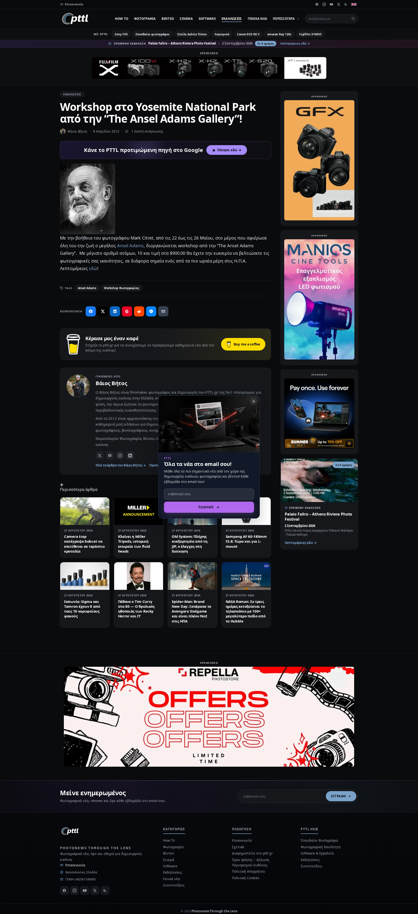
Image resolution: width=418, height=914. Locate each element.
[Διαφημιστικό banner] (209, 68)
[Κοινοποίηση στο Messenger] (151, 311)
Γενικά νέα (257, 18)
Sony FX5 (121, 34)
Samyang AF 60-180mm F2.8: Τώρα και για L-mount (246, 541)
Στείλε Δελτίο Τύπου (192, 34)
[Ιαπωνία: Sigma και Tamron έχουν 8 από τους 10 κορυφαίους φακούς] (84, 576)
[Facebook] (317, 4)
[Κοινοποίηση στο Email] (163, 311)
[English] (354, 4)
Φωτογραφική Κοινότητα (320, 847)
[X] (338, 4)
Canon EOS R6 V (248, 34)
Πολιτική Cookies (245, 878)
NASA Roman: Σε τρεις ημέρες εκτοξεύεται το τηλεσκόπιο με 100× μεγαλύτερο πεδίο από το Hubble (246, 611)
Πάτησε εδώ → (229, 150)
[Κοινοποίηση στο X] (103, 311)
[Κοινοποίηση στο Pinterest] (127, 311)
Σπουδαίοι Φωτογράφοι (319, 840)
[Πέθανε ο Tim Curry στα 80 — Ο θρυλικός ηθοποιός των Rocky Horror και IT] (138, 576)
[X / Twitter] (100, 455)
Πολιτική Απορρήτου (249, 871)
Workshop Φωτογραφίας (121, 288)
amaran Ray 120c (279, 34)
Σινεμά (186, 18)
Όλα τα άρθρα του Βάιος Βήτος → (121, 465)
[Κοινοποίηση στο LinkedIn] (115, 311)
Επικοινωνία (75, 865)
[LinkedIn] (130, 455)
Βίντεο (168, 18)
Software (207, 18)
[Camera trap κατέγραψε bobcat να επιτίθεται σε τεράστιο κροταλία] (84, 511)
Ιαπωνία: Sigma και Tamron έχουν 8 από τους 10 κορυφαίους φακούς (82, 609)
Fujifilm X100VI (310, 34)
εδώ (93, 268)
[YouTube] (331, 4)
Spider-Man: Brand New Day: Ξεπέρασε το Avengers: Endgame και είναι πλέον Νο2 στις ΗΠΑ (191, 611)
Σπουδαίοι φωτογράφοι (152, 34)
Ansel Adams (130, 245)
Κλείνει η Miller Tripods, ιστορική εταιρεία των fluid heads (134, 544)
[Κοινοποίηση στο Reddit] (139, 311)
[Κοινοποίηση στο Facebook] (91, 311)
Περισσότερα (284, 18)
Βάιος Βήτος (77, 131)
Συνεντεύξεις (173, 885)
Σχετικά (238, 847)
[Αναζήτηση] (353, 18)
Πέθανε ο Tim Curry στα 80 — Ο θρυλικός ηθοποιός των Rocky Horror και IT (136, 609)
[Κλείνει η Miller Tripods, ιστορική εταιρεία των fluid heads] (138, 511)
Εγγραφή (338, 796)
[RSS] (346, 4)
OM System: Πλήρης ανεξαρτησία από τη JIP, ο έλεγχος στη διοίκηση (190, 544)
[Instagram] (324, 4)
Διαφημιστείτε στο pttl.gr (252, 853)
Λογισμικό (222, 34)
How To (121, 18)
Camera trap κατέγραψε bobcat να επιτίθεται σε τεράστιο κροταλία (84, 544)
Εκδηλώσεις (232, 18)
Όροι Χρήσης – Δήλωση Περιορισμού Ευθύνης (250, 862)
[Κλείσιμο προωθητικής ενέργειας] (253, 401)
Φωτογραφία (145, 18)
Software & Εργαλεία (317, 853)
